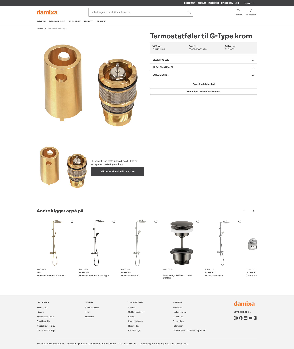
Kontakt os (177, 308)
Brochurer (189, 3)
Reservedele (133, 326)
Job (237, 3)
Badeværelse (57, 21)
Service (101, 21)
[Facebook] (241, 318)
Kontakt (202, 3)
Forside (40, 29)
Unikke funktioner (136, 312)
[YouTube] (250, 318)
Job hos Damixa (179, 312)
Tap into (88, 21)
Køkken (41, 21)
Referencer (178, 326)
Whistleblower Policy (46, 326)
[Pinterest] (255, 318)
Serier (87, 312)
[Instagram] (236, 318)
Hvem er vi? (42, 308)
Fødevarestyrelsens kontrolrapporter (189, 331)
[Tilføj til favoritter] (72, 222)
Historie (40, 312)
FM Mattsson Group (45, 317)
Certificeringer (134, 331)
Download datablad (204, 84)
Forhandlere (178, 321)
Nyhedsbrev (227, 3)
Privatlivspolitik (43, 321)
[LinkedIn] (245, 318)
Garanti (131, 317)
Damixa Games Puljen (46, 331)
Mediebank (213, 3)
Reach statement (135, 321)
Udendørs (74, 21)
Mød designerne (92, 308)
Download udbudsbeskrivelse (203, 91)
